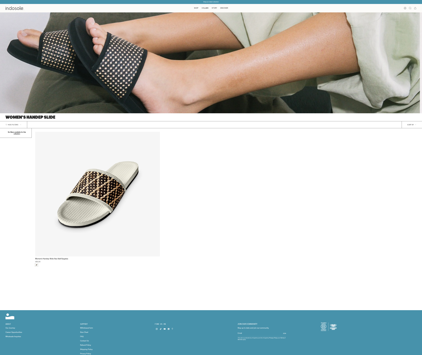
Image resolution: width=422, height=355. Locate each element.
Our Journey (10, 328)
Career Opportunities (13, 332)
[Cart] (415, 8)
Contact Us (84, 341)
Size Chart (84, 332)
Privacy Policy (85, 354)
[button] (196, 8)
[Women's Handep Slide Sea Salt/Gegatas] (97, 194)
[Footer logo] (9, 316)
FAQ (82, 336)
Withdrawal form (86, 328)
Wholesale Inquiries (13, 336)
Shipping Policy (86, 349)
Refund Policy (85, 345)
